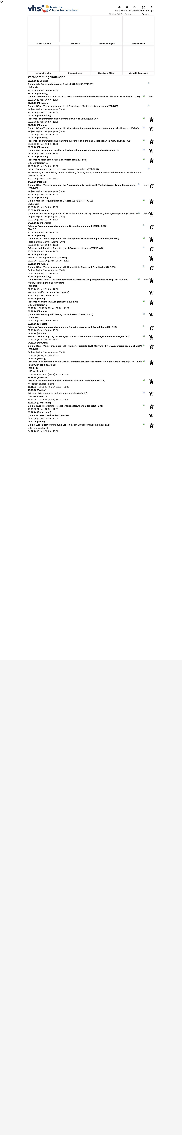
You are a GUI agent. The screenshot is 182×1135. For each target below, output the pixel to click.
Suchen (145, 14)
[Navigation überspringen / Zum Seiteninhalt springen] (1, 1)
